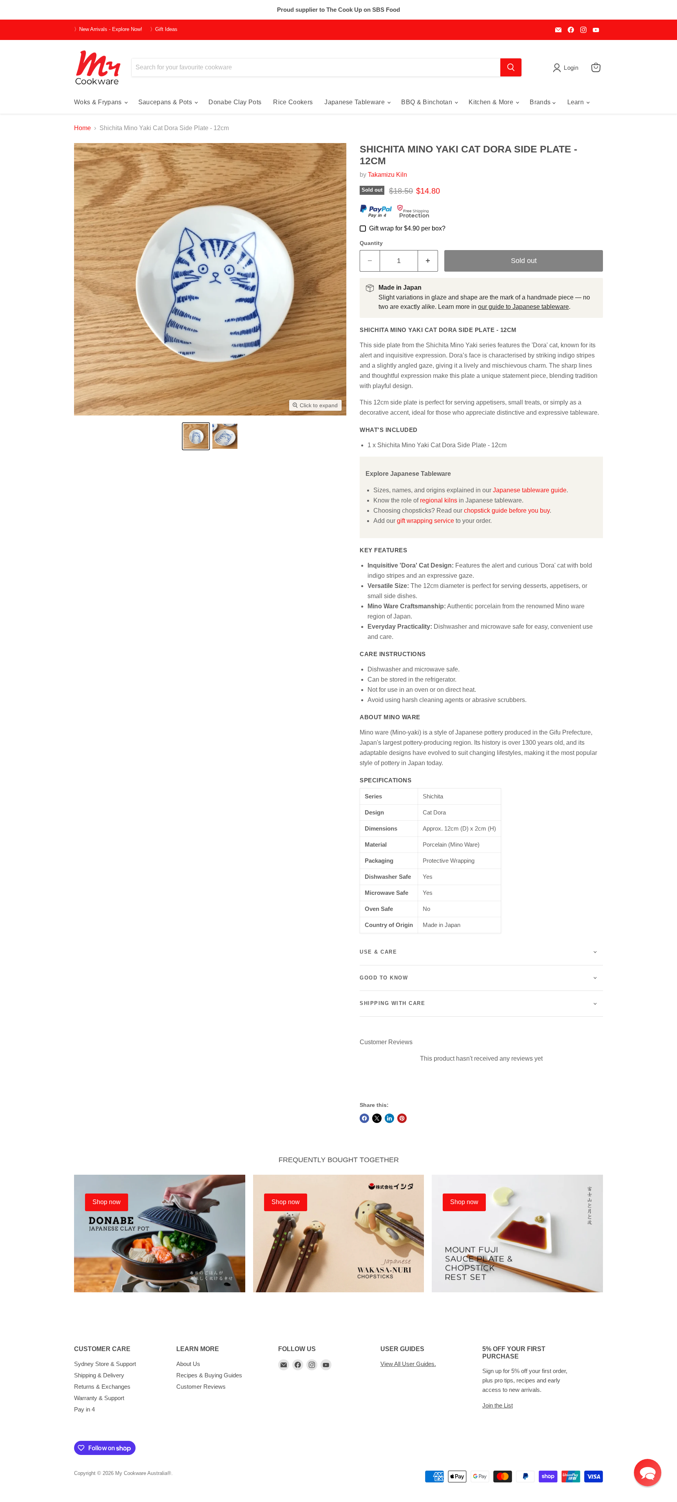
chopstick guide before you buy (507, 510)
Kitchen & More (492, 102)
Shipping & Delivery (99, 1375)
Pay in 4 (84, 1409)
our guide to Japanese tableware (523, 306)
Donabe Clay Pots (234, 102)
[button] (196, 436)
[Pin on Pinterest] (402, 1118)
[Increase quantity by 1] (428, 261)
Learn (576, 102)
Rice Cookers (293, 102)
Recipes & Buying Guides (209, 1375)
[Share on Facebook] (364, 1118)
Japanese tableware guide (530, 490)
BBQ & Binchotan (427, 102)
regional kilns (438, 500)
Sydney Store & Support (105, 1364)
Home (82, 128)
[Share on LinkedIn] (389, 1118)
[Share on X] (377, 1118)
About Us (188, 1364)
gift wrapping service (425, 520)
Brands (541, 102)
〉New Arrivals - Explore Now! (108, 29)
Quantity (371, 243)
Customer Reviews (201, 1386)
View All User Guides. (408, 1364)
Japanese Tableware (355, 102)
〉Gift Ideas (163, 29)
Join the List (497, 1405)
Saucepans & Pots (166, 102)
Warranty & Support (99, 1398)
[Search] (510, 67)
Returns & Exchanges (102, 1386)
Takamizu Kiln (387, 174)
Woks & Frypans (98, 102)
